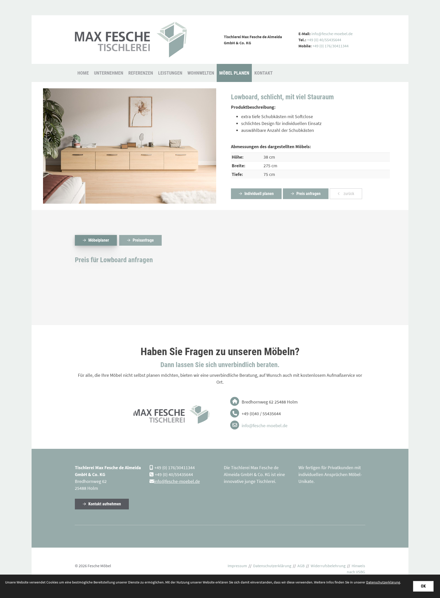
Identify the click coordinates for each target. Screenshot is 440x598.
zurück (348, 193)
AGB (301, 565)
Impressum (237, 565)
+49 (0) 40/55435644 (324, 39)
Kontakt (263, 73)
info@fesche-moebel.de (332, 33)
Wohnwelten (200, 73)
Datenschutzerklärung (272, 565)
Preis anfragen (308, 193)
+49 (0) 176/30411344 (330, 45)
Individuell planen (259, 193)
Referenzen (140, 73)
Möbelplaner (98, 240)
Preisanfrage (143, 240)
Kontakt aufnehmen (104, 504)
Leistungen (170, 73)
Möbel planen (234, 73)
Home (83, 73)
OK (423, 586)
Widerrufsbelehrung (328, 565)
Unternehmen (108, 73)
